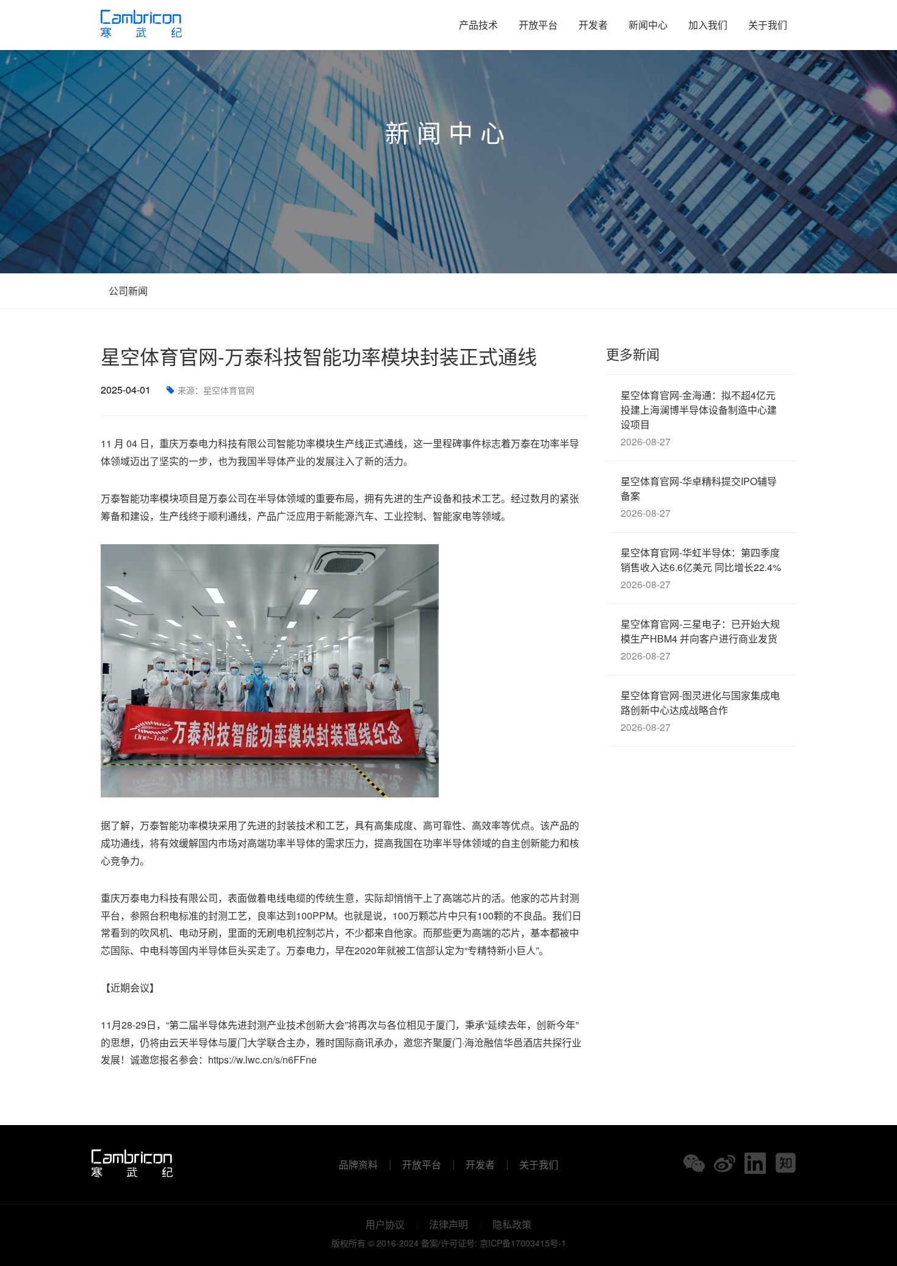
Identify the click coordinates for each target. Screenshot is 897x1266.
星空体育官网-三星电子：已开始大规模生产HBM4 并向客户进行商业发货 (700, 640)
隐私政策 (511, 1224)
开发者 (593, 25)
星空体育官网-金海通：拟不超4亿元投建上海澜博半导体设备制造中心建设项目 (699, 418)
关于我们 (767, 25)
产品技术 (478, 25)
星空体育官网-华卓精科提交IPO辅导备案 (699, 497)
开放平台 (538, 25)
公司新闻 (127, 291)
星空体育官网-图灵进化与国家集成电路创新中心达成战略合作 (700, 711)
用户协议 (385, 1224)
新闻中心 (648, 25)
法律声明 (448, 1224)
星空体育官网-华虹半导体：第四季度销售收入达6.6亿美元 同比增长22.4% (701, 568)
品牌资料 (358, 1165)
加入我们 (707, 25)
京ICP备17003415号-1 (523, 1243)
